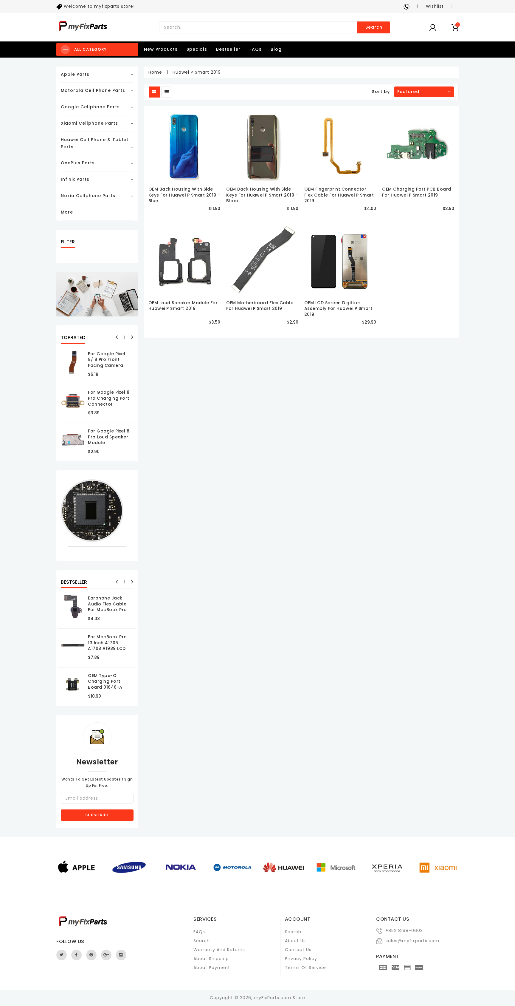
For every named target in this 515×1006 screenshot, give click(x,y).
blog (276, 49)
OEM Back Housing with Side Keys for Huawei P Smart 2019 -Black (262, 195)
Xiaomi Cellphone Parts (89, 123)
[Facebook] (76, 955)
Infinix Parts (75, 179)
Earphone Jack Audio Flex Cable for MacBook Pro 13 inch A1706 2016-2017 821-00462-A (107, 612)
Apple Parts (75, 74)
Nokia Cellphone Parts (88, 196)
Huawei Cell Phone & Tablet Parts (94, 143)
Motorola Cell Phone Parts (93, 90)
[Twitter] (61, 955)
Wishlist (435, 6)
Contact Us (298, 950)
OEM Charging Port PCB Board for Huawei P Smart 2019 (416, 192)
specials (197, 49)
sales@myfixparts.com (412, 941)
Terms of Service (305, 968)
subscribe (97, 815)
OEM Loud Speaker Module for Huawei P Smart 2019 (183, 306)
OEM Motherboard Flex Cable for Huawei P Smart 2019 (259, 306)
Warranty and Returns (219, 950)
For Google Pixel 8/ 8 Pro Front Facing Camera (106, 359)
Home (155, 72)
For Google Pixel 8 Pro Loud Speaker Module (108, 437)
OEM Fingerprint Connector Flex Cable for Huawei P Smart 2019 (339, 195)
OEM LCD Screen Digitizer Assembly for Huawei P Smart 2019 (338, 308)
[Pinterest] (91, 955)
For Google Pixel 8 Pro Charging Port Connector (108, 398)
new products (161, 49)
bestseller (228, 49)
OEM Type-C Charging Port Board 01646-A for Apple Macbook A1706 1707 (106, 690)
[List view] (166, 92)
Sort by (381, 92)
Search (373, 27)
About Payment (211, 968)
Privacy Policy (301, 959)
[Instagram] (121, 955)
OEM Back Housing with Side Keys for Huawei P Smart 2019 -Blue (184, 195)
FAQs (255, 49)
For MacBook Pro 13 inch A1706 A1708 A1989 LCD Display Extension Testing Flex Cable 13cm (109, 651)
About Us (295, 941)
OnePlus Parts (78, 163)
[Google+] (106, 955)
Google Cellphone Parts (90, 107)
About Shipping (211, 959)
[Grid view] (154, 92)
